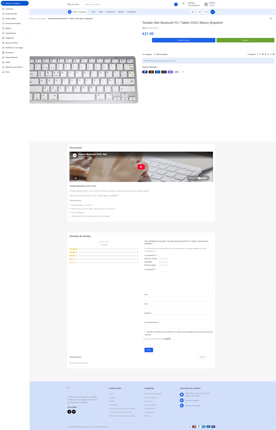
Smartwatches (149, 412)
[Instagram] (74, 412)
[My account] (192, 12)
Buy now (245, 40)
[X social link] (260, 54)
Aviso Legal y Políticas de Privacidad (122, 408)
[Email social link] (262, 54)
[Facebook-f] (69, 412)
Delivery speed (150, 265)
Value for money (150, 259)
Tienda (111, 401)
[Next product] (273, 19)
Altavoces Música (150, 405)
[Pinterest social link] (265, 54)
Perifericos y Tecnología (153, 394)
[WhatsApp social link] (271, 54)
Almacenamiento (150, 398)
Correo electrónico (152, 322)
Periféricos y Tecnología (37, 18)
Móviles (147, 416)
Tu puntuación (150, 255)
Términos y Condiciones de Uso (120, 412)
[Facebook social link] (257, 54)
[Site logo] (73, 4)
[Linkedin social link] (268, 54)
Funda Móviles (149, 408)
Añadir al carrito (184, 40)
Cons (146, 304)
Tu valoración (150, 269)
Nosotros (112, 398)
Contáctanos (113, 405)
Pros (146, 294)
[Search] (176, 4)
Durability (148, 262)
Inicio (111, 394)
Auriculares (148, 401)
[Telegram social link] (273, 54)
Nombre (148, 313)
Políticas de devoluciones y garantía (122, 416)
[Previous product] (269, 19)
